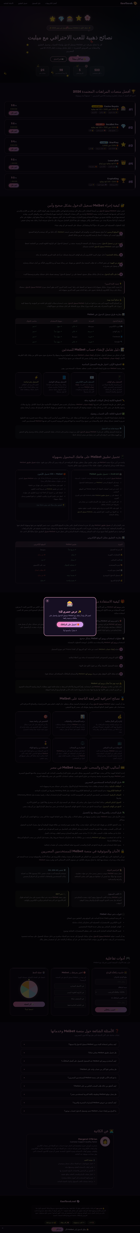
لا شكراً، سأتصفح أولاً (70, 630)
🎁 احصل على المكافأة (70, 624)
